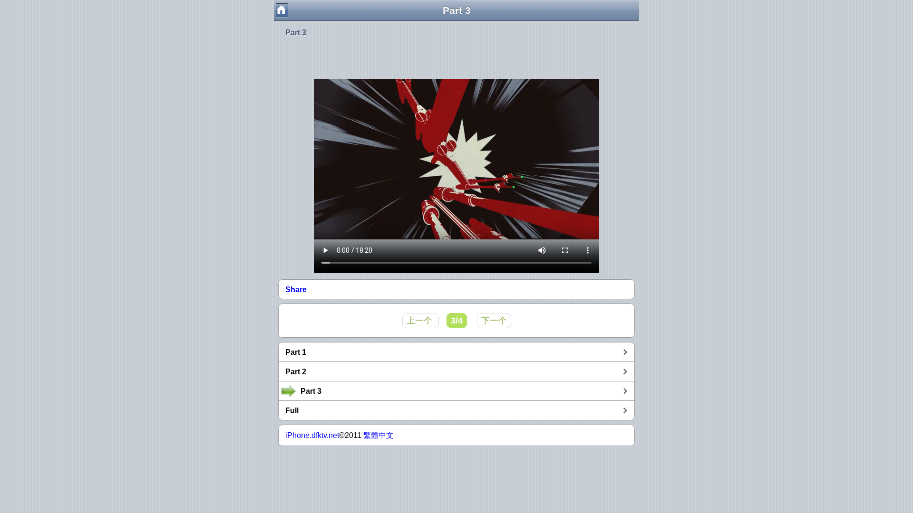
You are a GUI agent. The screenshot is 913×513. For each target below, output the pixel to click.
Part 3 (295, 32)
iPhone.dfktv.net (312, 435)
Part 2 (295, 372)
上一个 (421, 320)
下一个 (494, 320)
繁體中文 (378, 435)
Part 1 (295, 352)
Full (292, 411)
